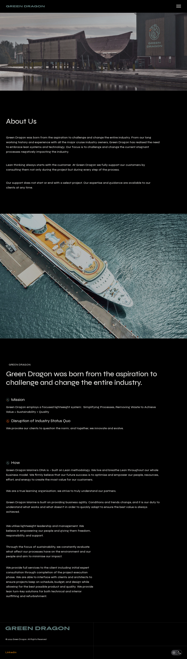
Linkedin (11, 652)
